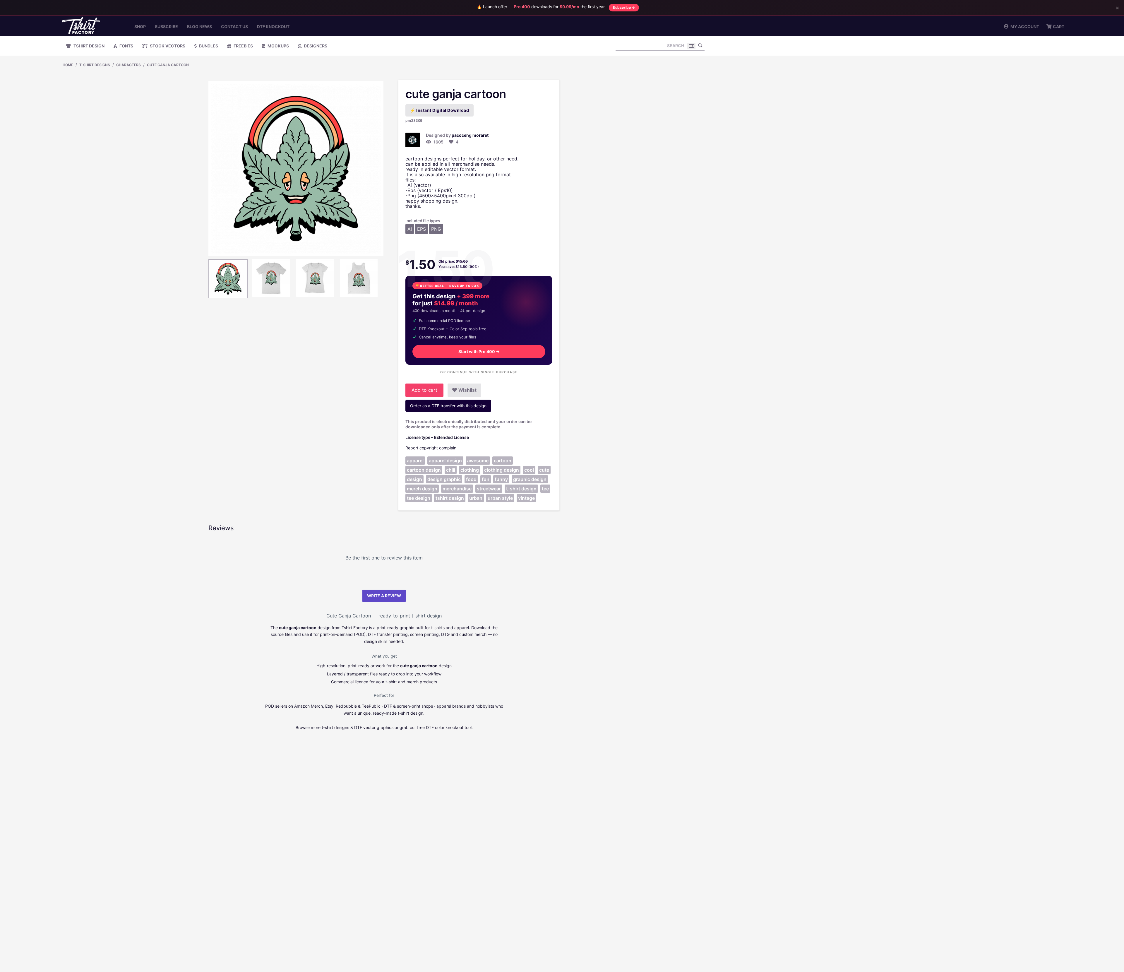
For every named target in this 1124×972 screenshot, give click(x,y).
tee (545, 489)
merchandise (457, 489)
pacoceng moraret (470, 135)
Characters (128, 65)
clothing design (501, 470)
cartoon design (424, 470)
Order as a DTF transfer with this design (448, 405)
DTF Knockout (273, 26)
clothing (469, 470)
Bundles (208, 45)
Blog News (199, 26)
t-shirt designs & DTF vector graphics (357, 727)
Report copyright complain (430, 447)
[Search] (700, 45)
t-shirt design (521, 489)
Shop (140, 26)
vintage (526, 498)
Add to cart (424, 390)
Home (68, 65)
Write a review (384, 595)
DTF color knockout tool (449, 727)
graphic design (529, 479)
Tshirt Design (88, 45)
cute (544, 470)
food (471, 479)
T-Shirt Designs (94, 65)
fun (485, 479)
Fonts (126, 45)
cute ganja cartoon (168, 65)
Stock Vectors (167, 45)
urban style (500, 498)
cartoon (502, 460)
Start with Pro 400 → (479, 351)
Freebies (243, 45)
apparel (415, 460)
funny (501, 479)
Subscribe (166, 26)
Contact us (234, 26)
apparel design (445, 460)
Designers (315, 45)
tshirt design (450, 498)
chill (450, 470)
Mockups (278, 45)
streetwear (489, 489)
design (414, 479)
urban (475, 498)
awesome (478, 460)
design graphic (444, 479)
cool (529, 470)
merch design (422, 489)
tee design (418, 498)
